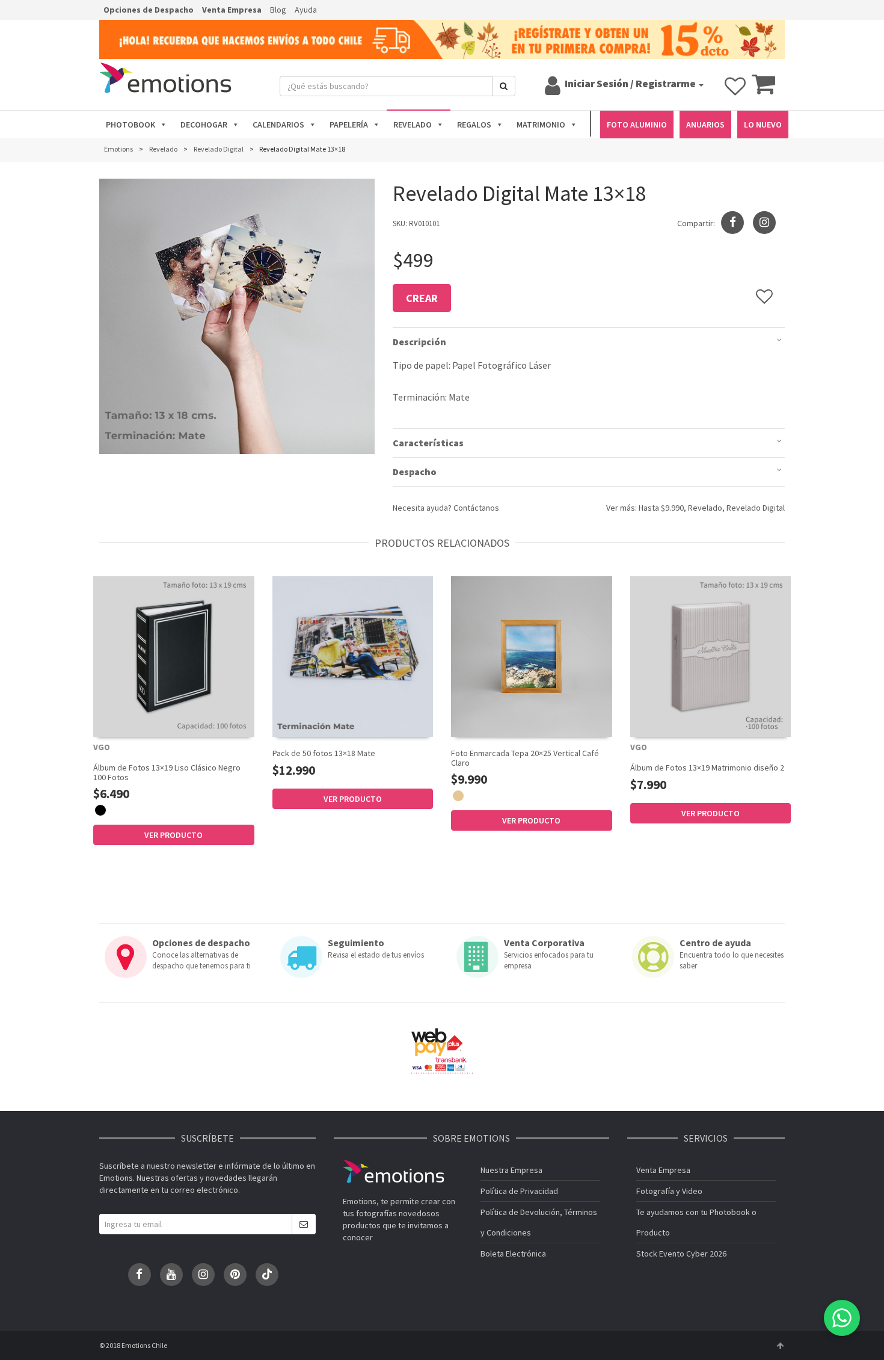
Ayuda (306, 9)
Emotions (393, 1171)
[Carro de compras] (763, 89)
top (780, 1345)
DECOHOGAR (203, 124)
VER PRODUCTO (173, 834)
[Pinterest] (235, 1274)
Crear (422, 298)
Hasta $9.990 (661, 507)
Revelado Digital (755, 507)
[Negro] (100, 810)
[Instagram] (764, 222)
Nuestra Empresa (511, 1170)
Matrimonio (541, 124)
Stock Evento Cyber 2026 (681, 1253)
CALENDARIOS (278, 124)
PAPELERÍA (349, 124)
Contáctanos (476, 507)
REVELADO (412, 124)
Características (428, 443)
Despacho (415, 472)
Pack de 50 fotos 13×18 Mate (323, 753)
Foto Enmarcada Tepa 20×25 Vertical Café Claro (525, 758)
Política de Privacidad (519, 1191)
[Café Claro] (458, 795)
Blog (278, 9)
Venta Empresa (232, 9)
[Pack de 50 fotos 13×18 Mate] (353, 656)
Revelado (705, 507)
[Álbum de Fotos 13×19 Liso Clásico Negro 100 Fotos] (173, 656)
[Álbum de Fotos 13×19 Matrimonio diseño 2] (710, 656)
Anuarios (705, 124)
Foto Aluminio (637, 124)
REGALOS (474, 124)
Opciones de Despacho (148, 9)
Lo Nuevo (763, 124)
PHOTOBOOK (130, 124)
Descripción (419, 342)
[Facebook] (139, 1274)
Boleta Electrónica (513, 1253)
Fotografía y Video (669, 1191)
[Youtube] (171, 1274)
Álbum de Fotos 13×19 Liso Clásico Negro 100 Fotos (167, 772)
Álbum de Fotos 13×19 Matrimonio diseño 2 (707, 767)
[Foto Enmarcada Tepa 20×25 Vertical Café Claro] (531, 656)
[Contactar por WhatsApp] (842, 1318)
